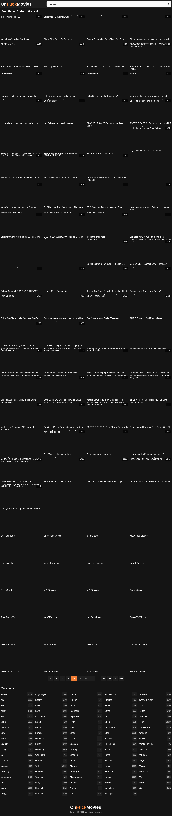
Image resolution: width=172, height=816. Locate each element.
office (120, 711)
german (51, 760)
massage (85, 771)
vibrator (155, 749)
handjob (51, 788)
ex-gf (51, 722)
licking (85, 749)
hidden (85, 700)
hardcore (51, 793)
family (51, 733)
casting (16, 766)
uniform (155, 733)
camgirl (16, 749)
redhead (120, 771)
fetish (51, 744)
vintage (155, 755)
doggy (16, 793)
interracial (85, 711)
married (85, 766)
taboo (155, 705)
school (120, 782)
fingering (51, 749)
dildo (16, 788)
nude (120, 705)
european (51, 716)
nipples (120, 700)
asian (16, 711)
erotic (51, 705)
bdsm (16, 738)
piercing (120, 760)
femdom (51, 738)
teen (155, 722)
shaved (155, 694)
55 (104, 678)
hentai (85, 694)
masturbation (85, 777)
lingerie (85, 755)
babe (16, 722)
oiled (120, 722)
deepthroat (16, 777)
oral (120, 733)
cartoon (16, 760)
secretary (120, 788)
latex (85, 733)
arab (16, 705)
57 (115, 678)
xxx (155, 788)
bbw (16, 733)
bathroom (16, 727)
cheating (16, 771)
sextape (120, 793)
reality (120, 766)
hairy (51, 782)
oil (120, 716)
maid (85, 760)
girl (51, 766)
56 (110, 678)
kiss (85, 727)
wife (155, 782)
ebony (51, 700)
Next (121, 678)
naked (85, 788)
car (16, 755)
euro (51, 711)
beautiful (16, 744)
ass (16, 716)
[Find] (168, 4)
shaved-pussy (155, 700)
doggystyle (51, 694)
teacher (155, 716)
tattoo (155, 711)
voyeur (155, 766)
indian (85, 705)
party (120, 749)
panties (120, 738)
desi (16, 782)
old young (120, 727)
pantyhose (120, 744)
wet (155, 777)
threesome (155, 727)
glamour (51, 777)
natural (85, 793)
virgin (155, 760)
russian (120, 777)
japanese (85, 716)
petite (120, 755)
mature (85, 782)
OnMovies (16, 4)
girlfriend (51, 771)
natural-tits (120, 694)
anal (16, 700)
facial (51, 727)
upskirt (155, 738)
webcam (155, 771)
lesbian (85, 744)
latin (85, 738)
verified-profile (155, 744)
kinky (85, 722)
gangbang (51, 755)
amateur (16, 694)
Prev (51, 678)
